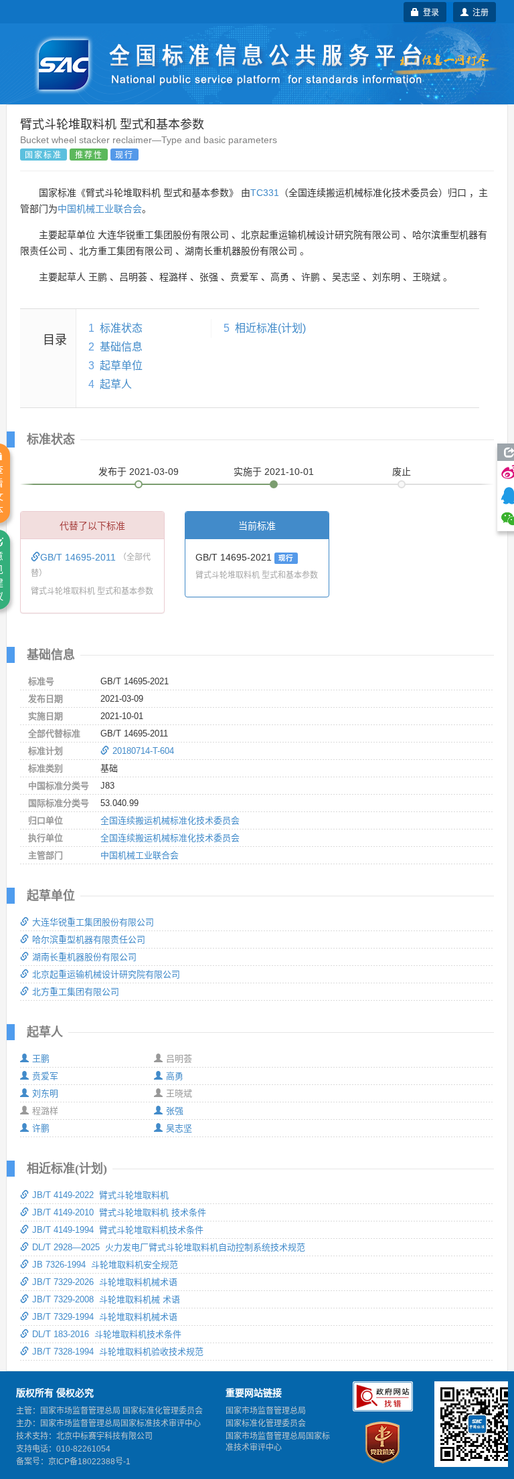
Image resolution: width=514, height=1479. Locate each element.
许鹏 (41, 1128)
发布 (138, 471)
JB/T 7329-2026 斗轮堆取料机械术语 (104, 1282)
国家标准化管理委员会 (266, 1423)
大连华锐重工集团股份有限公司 (93, 922)
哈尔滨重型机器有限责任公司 (88, 939)
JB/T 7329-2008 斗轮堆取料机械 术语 (106, 1299)
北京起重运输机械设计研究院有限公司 (106, 974)
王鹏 (41, 1059)
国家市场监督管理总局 (266, 1410)
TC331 (264, 192)
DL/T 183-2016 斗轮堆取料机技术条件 (106, 1334)
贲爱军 (45, 1076)
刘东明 (45, 1093)
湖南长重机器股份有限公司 (84, 957)
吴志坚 (179, 1128)
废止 (401, 471)
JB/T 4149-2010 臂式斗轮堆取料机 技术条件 (119, 1212)
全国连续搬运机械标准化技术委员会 (170, 820)
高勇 (174, 1076)
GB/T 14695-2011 (79, 557)
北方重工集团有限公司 (75, 992)
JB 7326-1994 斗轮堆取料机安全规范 (105, 1265)
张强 (174, 1111)
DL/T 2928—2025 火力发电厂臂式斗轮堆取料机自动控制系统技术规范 (168, 1247)
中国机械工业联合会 (100, 208)
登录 (429, 11)
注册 (478, 11)
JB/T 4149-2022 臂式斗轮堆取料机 (100, 1195)
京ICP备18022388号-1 (89, 1461)
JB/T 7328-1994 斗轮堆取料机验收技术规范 (117, 1352)
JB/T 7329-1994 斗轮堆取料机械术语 (104, 1317)
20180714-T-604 (143, 751)
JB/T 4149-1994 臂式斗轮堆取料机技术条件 (117, 1230)
